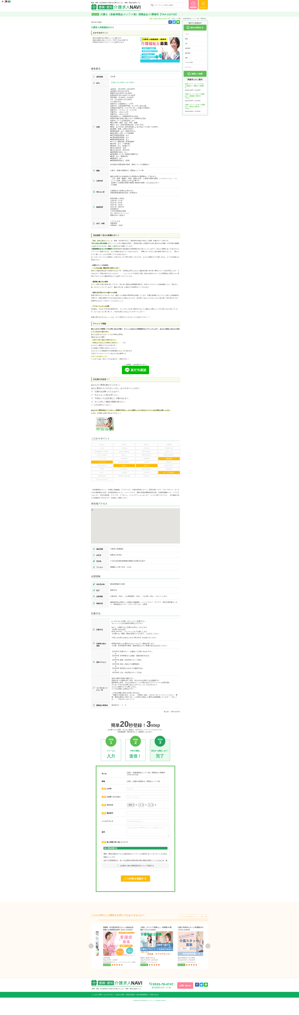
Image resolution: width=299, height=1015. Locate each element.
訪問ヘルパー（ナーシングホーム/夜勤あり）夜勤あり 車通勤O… (195, 86)
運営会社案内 (130, 994)
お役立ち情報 (120, 994)
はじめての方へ (109, 994)
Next (207, 946)
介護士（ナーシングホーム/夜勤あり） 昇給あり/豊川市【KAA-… (195, 106)
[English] (6, 1)
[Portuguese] (9, 1)
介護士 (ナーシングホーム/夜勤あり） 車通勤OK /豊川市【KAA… (194, 96)
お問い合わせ (154, 994)
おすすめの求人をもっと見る (193, 916)
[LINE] (178, 22)
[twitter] (174, 22)
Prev (91, 946)
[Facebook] (170, 22)
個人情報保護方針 (142, 994)
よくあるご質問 (97, 994)
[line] (206, 985)
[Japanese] (2, 1)
